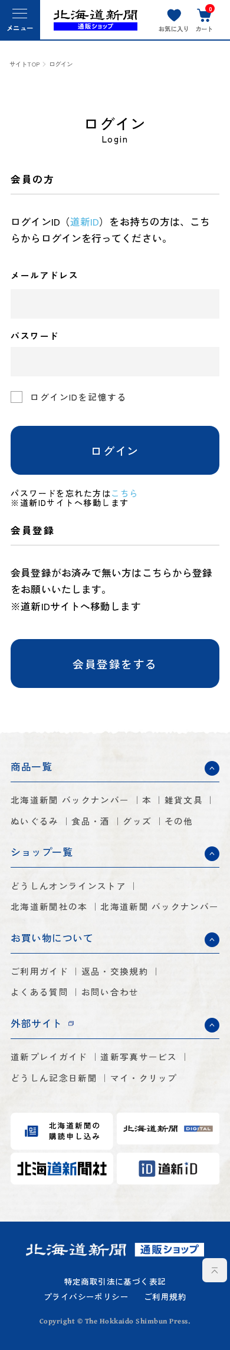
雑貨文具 (184, 800)
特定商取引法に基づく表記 (115, 1281)
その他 (179, 821)
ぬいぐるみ (35, 821)
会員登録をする (115, 663)
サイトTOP (24, 64)
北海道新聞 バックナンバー (70, 800)
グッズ (137, 821)
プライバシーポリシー (86, 1297)
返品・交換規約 (115, 971)
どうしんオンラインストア (68, 886)
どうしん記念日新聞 (54, 1078)
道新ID (84, 221)
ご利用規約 (165, 1297)
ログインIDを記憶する (78, 397)
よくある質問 (39, 992)
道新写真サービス (138, 1057)
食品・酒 (90, 821)
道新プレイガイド (49, 1057)
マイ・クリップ (144, 1078)
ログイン (115, 450)
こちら (124, 493)
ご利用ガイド (39, 971)
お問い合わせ (110, 992)
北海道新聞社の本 (49, 906)
